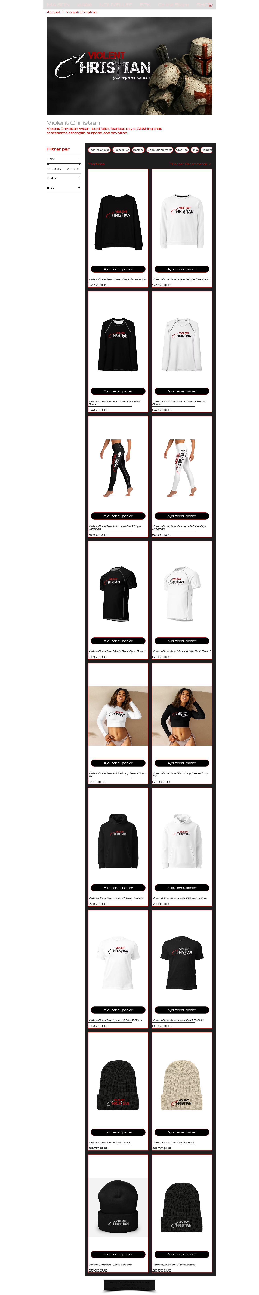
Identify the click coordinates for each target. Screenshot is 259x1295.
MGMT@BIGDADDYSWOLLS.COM (129, 1287)
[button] (210, 5)
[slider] (48, 164)
